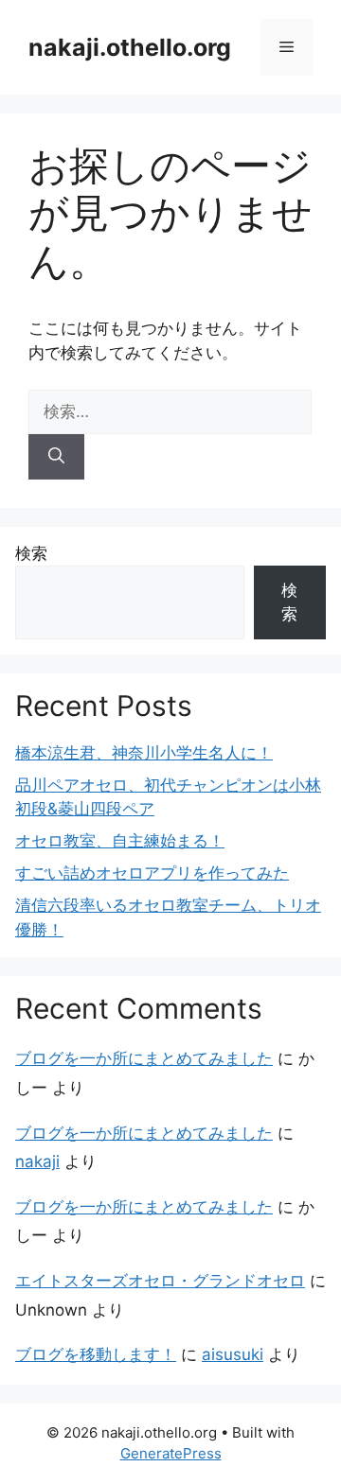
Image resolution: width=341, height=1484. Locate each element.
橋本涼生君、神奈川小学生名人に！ (144, 752)
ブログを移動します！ (95, 1354)
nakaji (37, 1161)
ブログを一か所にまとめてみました (144, 1058)
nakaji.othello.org (129, 47)
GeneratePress (171, 1453)
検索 (31, 553)
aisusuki (232, 1354)
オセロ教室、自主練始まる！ (119, 840)
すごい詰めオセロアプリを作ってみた (152, 873)
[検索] (56, 457)
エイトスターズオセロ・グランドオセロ (160, 1280)
